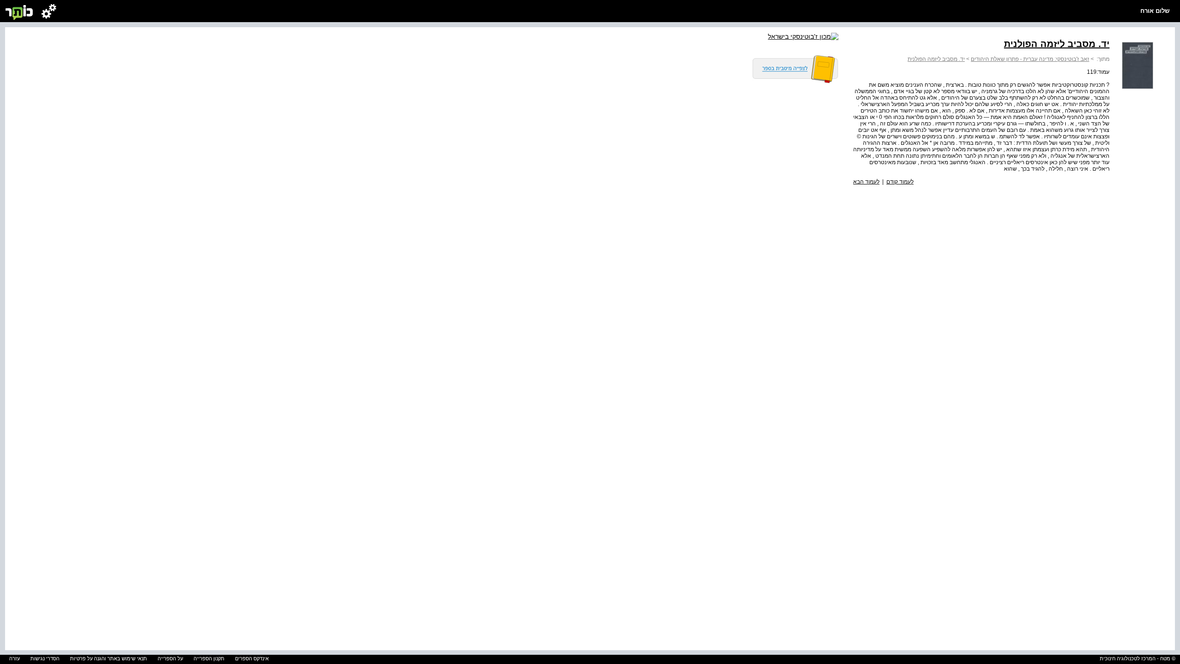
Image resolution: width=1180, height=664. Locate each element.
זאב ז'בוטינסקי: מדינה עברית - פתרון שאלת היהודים (1030, 59)
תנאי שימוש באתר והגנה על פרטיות (108, 658)
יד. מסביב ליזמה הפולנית (936, 59)
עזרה (14, 658)
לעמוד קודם (900, 181)
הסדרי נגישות (44, 658)
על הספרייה (170, 658)
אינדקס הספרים (252, 658)
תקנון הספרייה (209, 658)
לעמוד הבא (866, 181)
